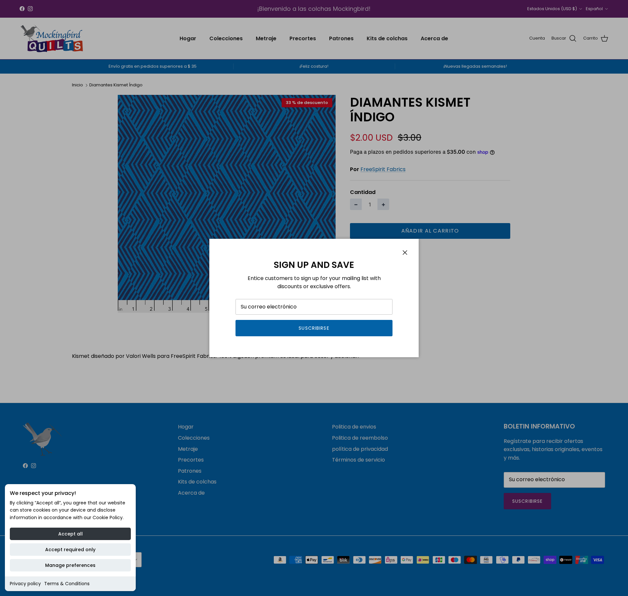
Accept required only (70, 549)
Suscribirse (314, 328)
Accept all (70, 534)
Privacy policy (25, 583)
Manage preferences (70, 565)
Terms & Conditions (67, 583)
